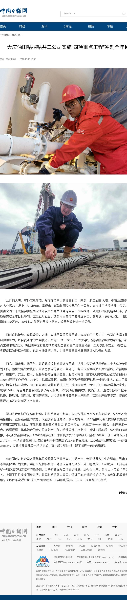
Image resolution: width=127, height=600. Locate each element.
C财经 (68, 26)
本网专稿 (16, 35)
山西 (86, 535)
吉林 (107, 535)
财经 (84, 527)
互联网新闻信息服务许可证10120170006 (95, 557)
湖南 (48, 539)
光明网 (39, 550)
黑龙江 (118, 535)
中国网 (82, 546)
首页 (3, 26)
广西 (69, 539)
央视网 (109, 546)
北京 (55, 535)
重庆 (89, 539)
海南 (79, 539)
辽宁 (96, 535)
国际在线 (95, 546)
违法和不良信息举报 (63, 557)
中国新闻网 (69, 550)
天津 (66, 535)
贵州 (110, 539)
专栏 (110, 26)
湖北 (38, 539)
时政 (22, 26)
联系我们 (17, 540)
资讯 (44, 26)
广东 (59, 539)
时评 (54, 527)
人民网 (56, 546)
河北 (76, 535)
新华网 (69, 546)
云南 (120, 539)
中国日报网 (5, 35)
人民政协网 (86, 550)
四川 (100, 539)
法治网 (101, 550)
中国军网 (53, 550)
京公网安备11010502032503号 (68, 562)
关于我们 (6, 540)
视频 (91, 26)
